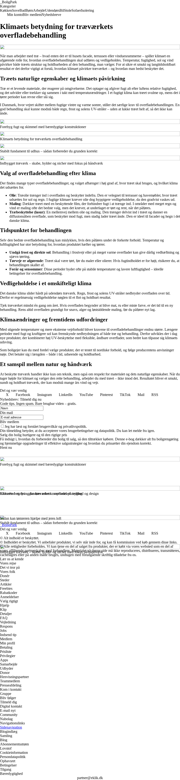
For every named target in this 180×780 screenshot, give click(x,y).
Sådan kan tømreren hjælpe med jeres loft (30, 518)
